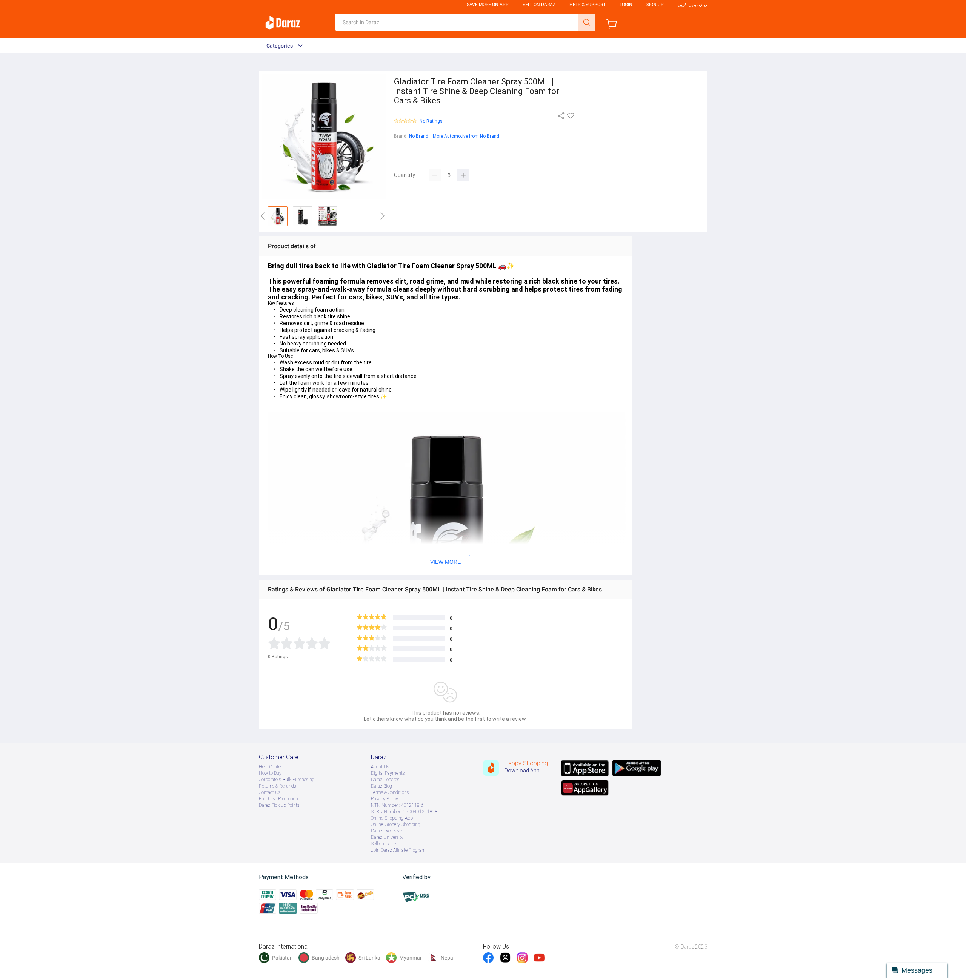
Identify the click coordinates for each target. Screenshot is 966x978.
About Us (380, 766)
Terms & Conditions (390, 792)
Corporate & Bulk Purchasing (287, 779)
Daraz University (387, 837)
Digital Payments (388, 773)
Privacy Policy (384, 798)
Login (626, 4)
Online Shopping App (392, 818)
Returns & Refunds (277, 786)
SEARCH (586, 22)
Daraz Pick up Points (279, 805)
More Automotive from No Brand (466, 136)
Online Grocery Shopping (395, 824)
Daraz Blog (381, 786)
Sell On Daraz (539, 4)
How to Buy (270, 773)
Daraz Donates (385, 779)
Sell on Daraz (384, 843)
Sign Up (655, 4)
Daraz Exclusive (386, 831)
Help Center (270, 766)
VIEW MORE (445, 562)
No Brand (418, 136)
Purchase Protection (278, 798)
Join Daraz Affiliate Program (398, 850)
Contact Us (269, 792)
